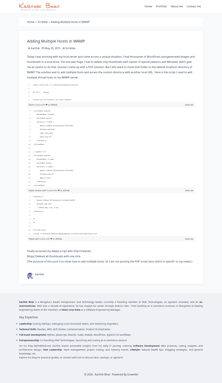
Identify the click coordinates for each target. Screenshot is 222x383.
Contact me (194, 6)
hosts (31, 105)
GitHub (54, 105)
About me (177, 6)
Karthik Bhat (102, 374)
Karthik (35, 48)
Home (148, 6)
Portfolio (161, 6)
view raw (189, 105)
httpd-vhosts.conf (38, 190)
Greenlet (132, 374)
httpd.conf (34, 239)
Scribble (70, 48)
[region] (111, 92)
